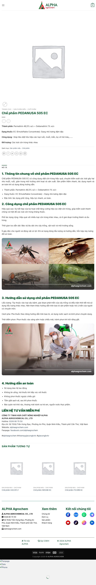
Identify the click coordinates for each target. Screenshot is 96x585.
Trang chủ (6, 109)
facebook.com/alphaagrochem (24, 430)
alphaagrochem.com (18, 427)
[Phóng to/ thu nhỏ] (9, 571)
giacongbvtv (43, 435)
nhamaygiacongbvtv (27, 435)
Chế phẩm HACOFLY (10, 490)
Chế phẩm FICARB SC (74, 490)
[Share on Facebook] (8, 153)
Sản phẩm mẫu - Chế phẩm (24, 109)
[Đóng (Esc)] (2, 571)
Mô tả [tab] (4, 167)
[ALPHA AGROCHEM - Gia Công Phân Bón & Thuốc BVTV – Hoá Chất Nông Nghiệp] (48, 5)
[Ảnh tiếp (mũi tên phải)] (9, 581)
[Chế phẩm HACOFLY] (16, 468)
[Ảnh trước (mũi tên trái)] (2, 581)
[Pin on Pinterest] (21, 153)
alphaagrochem (10, 435)
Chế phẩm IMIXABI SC (42, 490)
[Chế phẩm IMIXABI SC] (48, 468)
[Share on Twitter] (12, 153)
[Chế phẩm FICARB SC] (79, 468)
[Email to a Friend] (16, 153)
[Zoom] (5, 104)
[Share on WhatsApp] (4, 153)
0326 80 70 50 (15, 421)
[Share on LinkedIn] (25, 153)
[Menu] (3, 5)
